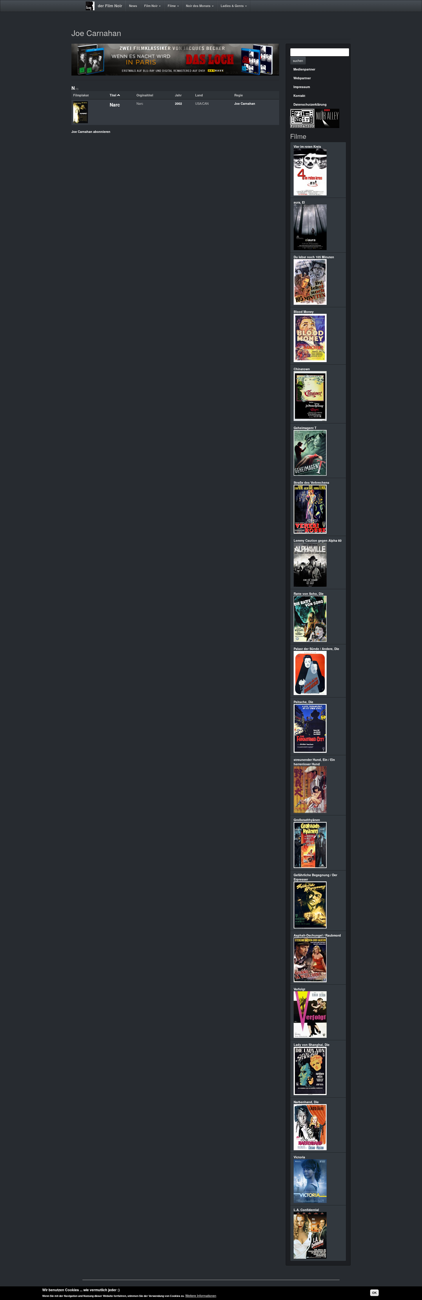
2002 (178, 103)
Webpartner (302, 78)
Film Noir (151, 6)
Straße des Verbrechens (311, 482)
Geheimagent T (305, 428)
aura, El (299, 202)
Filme (172, 6)
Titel (113, 95)
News (133, 6)
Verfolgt (299, 989)
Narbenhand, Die (306, 1102)
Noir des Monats (198, 6)
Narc (115, 104)
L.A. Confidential (306, 1210)
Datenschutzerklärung (310, 104)
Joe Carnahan (244, 103)
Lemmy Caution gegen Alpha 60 (318, 540)
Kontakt (299, 95)
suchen (298, 60)
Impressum (301, 87)
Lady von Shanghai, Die (311, 1044)
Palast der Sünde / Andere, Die (316, 648)
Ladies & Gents (233, 6)
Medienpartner (304, 69)
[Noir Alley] (327, 118)
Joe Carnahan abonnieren (90, 131)
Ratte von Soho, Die (309, 593)
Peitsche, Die (303, 702)
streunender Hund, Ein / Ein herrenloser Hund (314, 761)
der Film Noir (110, 6)
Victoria (299, 1157)
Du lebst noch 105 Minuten (314, 257)
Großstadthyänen (307, 820)
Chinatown (302, 369)
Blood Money (304, 311)
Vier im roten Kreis (307, 146)
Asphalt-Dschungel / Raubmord (317, 935)
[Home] (92, 6)
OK (374, 1293)
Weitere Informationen (200, 1295)
